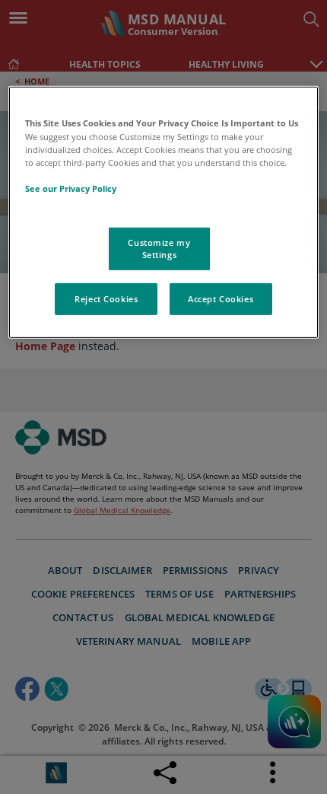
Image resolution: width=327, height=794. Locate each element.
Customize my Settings (159, 248)
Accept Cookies (220, 299)
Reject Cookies (106, 299)
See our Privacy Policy (70, 188)
